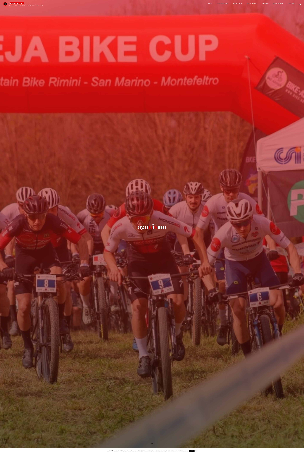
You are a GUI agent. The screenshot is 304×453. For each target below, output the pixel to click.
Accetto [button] (192, 450)
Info (196, 450)
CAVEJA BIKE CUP (16, 3)
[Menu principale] (299, 4)
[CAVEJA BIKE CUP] (5, 4)
